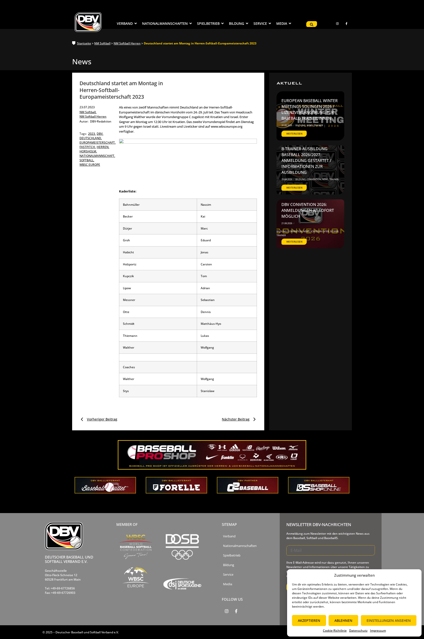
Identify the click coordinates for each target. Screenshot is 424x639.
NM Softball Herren (127, 43)
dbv (100, 134)
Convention (314, 179)
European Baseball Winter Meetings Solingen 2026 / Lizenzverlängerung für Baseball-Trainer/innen (309, 109)
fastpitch (88, 147)
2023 (92, 134)
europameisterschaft (98, 142)
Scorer (334, 231)
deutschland (91, 138)
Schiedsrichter (320, 231)
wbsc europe (90, 165)
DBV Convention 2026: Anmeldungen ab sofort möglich (307, 210)
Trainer (318, 125)
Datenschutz (358, 630)
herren (103, 147)
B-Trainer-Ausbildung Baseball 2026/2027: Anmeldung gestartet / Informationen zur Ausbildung (306, 160)
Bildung (300, 125)
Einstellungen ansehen (389, 620)
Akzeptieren (309, 620)
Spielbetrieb (231, 555)
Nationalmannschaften (240, 546)
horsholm (88, 151)
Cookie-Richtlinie (335, 630)
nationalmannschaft (97, 156)
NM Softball (102, 43)
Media (227, 584)
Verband (229, 536)
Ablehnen (343, 620)
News (310, 125)
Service (228, 574)
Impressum (378, 630)
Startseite (84, 43)
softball (87, 160)
